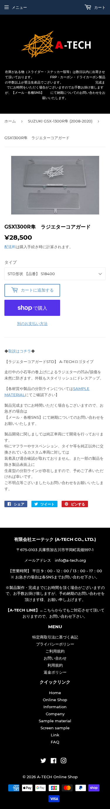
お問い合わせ (55, 658)
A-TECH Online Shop (57, 776)
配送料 (10, 246)
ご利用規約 (55, 651)
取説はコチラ (19, 351)
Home (55, 692)
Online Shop (55, 699)
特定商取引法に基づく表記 (55, 637)
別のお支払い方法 (32, 323)
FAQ (55, 742)
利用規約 (55, 665)
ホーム (10, 121)
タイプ (10, 262)
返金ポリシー (55, 672)
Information (55, 706)
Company (55, 713)
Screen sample (55, 727)
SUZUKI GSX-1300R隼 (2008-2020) (60, 121)
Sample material (55, 720)
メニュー (19, 7)
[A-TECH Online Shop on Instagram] (64, 761)
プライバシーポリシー (55, 644)
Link (55, 735)
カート (99, 7)
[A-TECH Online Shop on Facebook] (53, 761)
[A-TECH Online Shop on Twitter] (43, 761)
